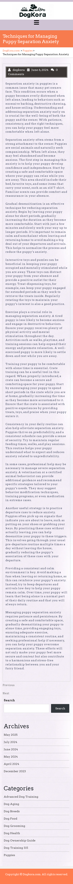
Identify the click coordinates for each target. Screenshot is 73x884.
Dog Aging (11, 804)
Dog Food (10, 818)
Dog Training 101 (16, 847)
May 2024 (11, 756)
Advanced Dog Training (21, 796)
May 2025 (11, 734)
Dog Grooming (14, 826)
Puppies (28, 50)
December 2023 (15, 771)
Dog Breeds (12, 811)
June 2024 (11, 749)
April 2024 (11, 764)
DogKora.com (11, 50)
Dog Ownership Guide (19, 840)
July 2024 (10, 742)
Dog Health (12, 833)
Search (9, 700)
